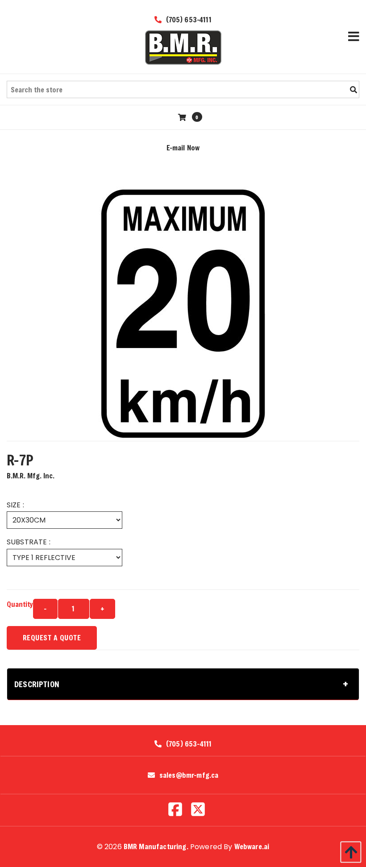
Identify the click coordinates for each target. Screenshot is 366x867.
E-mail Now (183, 147)
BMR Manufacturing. (156, 846)
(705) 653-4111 (187, 19)
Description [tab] (36, 684)
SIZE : (15, 505)
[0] (183, 117)
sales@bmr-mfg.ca (189, 775)
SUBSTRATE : (28, 542)
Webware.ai (252, 846)
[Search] (353, 89)
